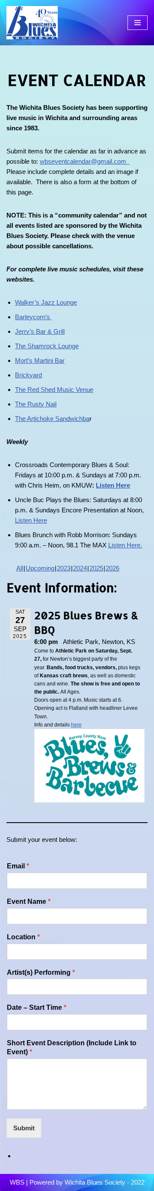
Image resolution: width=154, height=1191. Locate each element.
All (19, 568)
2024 (80, 568)
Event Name (28, 901)
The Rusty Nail (35, 404)
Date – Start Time (36, 1007)
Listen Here (113, 485)
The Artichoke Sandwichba (52, 418)
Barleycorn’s (33, 317)
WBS (17, 1182)
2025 (96, 568)
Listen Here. (125, 545)
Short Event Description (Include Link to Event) (71, 1047)
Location (23, 937)
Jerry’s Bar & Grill (40, 331)
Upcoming (40, 568)
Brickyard (28, 375)
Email (18, 866)
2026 (112, 568)
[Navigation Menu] (137, 22)
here (76, 725)
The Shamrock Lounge (47, 346)
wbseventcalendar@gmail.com (85, 161)
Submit (24, 1128)
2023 (64, 568)
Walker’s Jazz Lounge (46, 302)
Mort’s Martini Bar (40, 360)
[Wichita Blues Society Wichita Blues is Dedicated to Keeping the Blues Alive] (32, 22)
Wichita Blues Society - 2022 (105, 1182)
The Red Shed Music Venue (54, 389)
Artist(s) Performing (41, 972)
